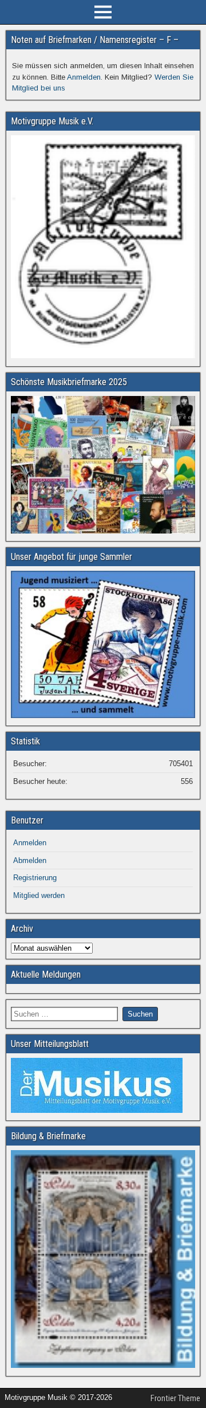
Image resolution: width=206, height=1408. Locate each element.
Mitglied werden (39, 895)
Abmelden (29, 860)
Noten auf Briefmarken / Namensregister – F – (95, 39)
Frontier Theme (175, 1398)
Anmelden (84, 77)
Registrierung (35, 877)
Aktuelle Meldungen (46, 974)
